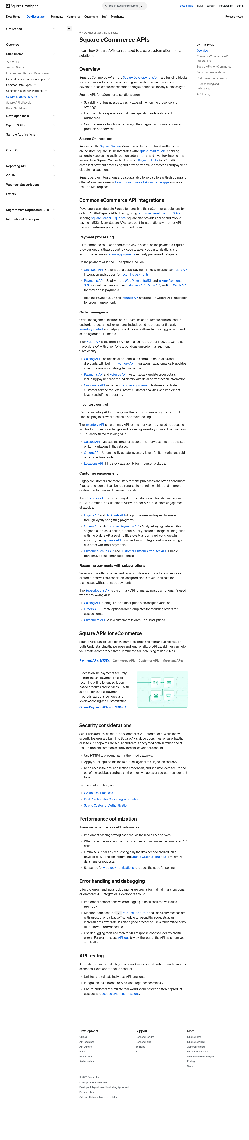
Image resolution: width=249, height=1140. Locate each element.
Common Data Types (19, 85)
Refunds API (130, 298)
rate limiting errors (135, 913)
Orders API (180, 270)
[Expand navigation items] (54, 28)
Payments (57, 16)
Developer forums (145, 1037)
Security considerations (211, 72)
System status (86, 1061)
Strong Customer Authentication (106, 805)
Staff (104, 16)
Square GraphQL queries (108, 218)
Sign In (240, 5)
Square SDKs (15, 125)
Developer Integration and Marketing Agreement (104, 1087)
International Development (24, 219)
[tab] (94, 661)
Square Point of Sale (152, 151)
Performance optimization (212, 78)
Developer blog (143, 1041)
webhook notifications (118, 867)
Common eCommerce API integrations (213, 58)
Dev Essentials (36, 16)
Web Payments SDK (138, 280)
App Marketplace (196, 1046)
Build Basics (14, 54)
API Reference (86, 1041)
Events (11, 194)
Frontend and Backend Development (28, 73)
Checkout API (93, 270)
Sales (190, 1066)
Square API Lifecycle (18, 102)
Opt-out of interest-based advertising (98, 1097)
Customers (91, 16)
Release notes (234, 16)
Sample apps (85, 1056)
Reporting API (16, 166)
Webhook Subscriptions (22, 185)
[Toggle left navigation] (69, 28)
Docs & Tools (186, 5)
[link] (75, 68)
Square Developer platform (141, 77)
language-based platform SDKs (159, 213)
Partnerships (226, 5)
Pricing (191, 1061)
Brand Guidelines (16, 108)
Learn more (123, 182)
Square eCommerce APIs (21, 96)
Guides (83, 1037)
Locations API (93, 463)
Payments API (93, 280)
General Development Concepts (25, 79)
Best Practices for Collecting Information (111, 799)
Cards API (153, 285)
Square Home (194, 1037)
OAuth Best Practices (98, 793)
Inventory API (125, 363)
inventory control (91, 329)
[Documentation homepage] (80, 32)
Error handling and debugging (208, 86)
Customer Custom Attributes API (143, 551)
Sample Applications (20, 134)
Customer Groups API (99, 551)
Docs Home (13, 16)
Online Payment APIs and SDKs (101, 707)
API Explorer (86, 1046)
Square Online (110, 146)
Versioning (12, 61)
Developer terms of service (93, 1082)
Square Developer (196, 1041)
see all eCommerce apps (152, 182)
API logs (123, 938)
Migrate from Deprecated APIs (27, 210)
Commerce (74, 16)
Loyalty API (91, 515)
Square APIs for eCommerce (214, 66)
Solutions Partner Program (201, 1056)
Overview (12, 44)
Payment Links (148, 160)
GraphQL (12, 150)
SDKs (200, 5)
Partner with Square (197, 1051)
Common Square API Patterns (24, 90)
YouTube (140, 1046)
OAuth (10, 175)
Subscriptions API (97, 590)
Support (211, 5)
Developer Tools (17, 116)
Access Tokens (15, 67)
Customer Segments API (122, 526)
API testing (203, 94)
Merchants (117, 16)
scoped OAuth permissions (120, 994)
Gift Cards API (177, 285)
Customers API (134, 285)
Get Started (14, 29)
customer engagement (134, 385)
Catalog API (92, 359)
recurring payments (121, 254)
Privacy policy (86, 1092)
